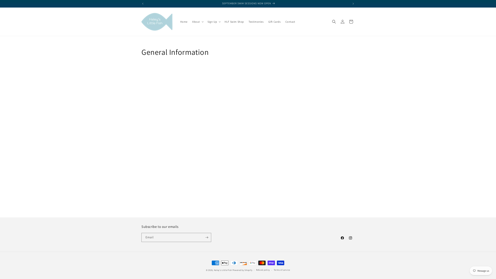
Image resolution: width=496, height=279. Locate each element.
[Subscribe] (206, 237)
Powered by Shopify (242, 270)
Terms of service (282, 270)
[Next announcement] (353, 3)
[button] (197, 22)
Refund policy (263, 270)
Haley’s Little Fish (223, 270)
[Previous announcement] (143, 3)
